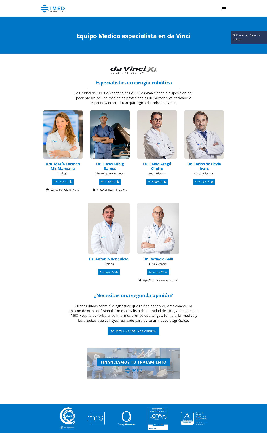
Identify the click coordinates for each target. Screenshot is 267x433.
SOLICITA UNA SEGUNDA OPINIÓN (133, 331)
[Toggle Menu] (224, 8)
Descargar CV (61, 181)
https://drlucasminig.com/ (111, 189)
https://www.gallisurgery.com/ (159, 280)
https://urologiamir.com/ (64, 189)
